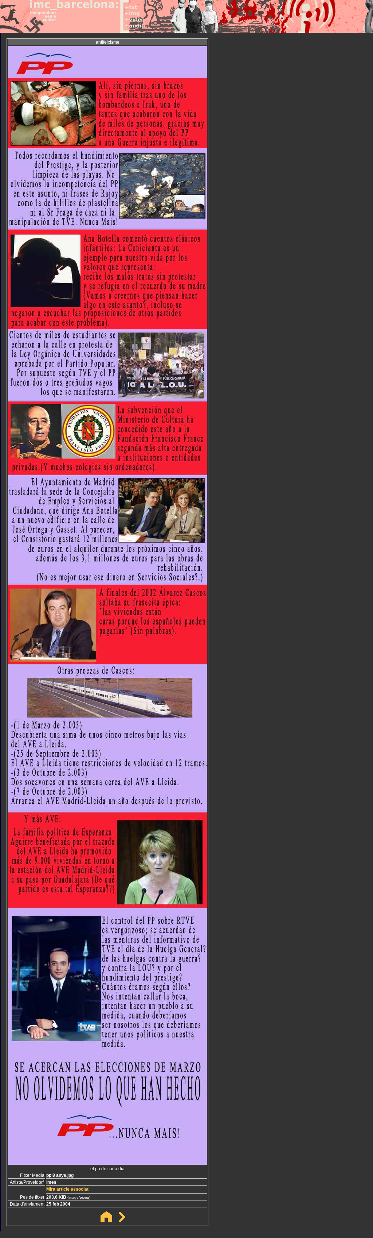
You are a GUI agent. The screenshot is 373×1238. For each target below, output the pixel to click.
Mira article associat (67, 1189)
